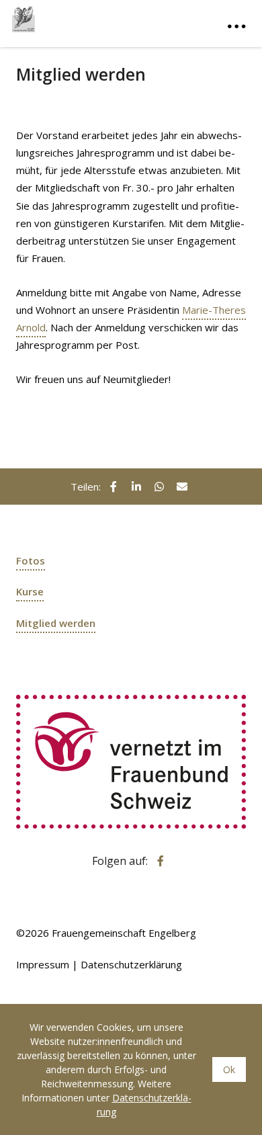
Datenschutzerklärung (131, 964)
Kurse (30, 591)
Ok (229, 1069)
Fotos (30, 560)
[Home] (79, 16)
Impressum (42, 964)
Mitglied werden (55, 623)
